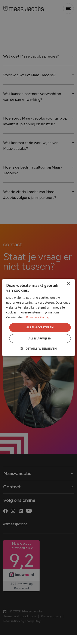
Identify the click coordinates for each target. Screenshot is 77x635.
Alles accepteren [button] (40, 327)
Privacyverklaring (37, 317)
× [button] (68, 283)
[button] (38, 348)
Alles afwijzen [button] (40, 338)
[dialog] (38, 317)
